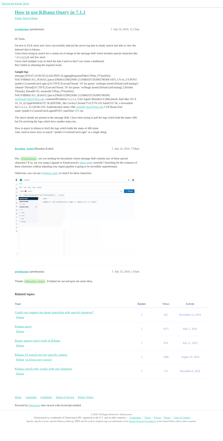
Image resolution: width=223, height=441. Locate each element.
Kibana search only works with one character (43, 368)
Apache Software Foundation (142, 421)
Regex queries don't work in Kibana (37, 340)
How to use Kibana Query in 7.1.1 (50, 12)
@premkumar (28, 158)
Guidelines (46, 397)
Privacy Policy (86, 397)
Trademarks (135, 417)
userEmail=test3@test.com (29, 99)
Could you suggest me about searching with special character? (54, 312)
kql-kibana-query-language (38, 359)
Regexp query (51, 173)
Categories (31, 397)
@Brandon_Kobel (34, 281)
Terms (147, 417)
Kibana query (23, 326)
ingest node (86, 162)
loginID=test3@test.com (89, 106)
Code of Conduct (182, 417)
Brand (167, 417)
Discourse (34, 405)
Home (18, 397)
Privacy (158, 417)
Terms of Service (65, 397)
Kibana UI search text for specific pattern (41, 355)
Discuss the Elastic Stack (15, 3)
